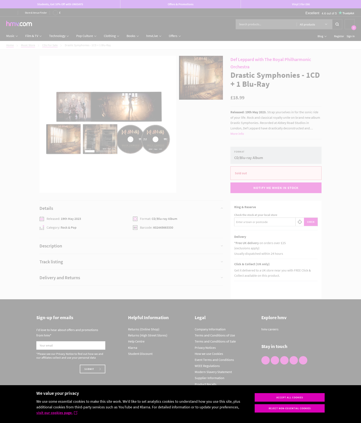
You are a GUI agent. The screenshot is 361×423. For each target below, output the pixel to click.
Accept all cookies (289, 397)
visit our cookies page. (54, 412)
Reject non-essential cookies (290, 408)
